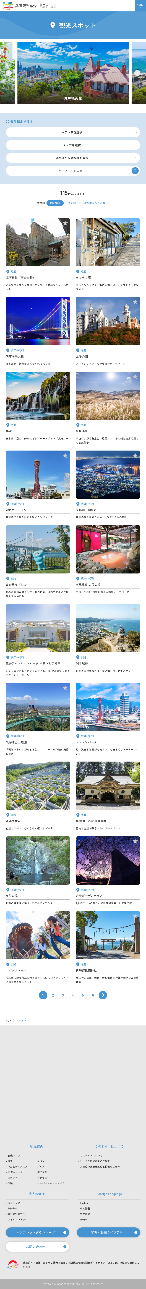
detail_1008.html (38, 485)
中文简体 (85, 1214)
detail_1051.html (108, 331)
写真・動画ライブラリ (107, 1232)
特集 (10, 1161)
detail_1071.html (38, 796)
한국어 (84, 1219)
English (84, 1203)
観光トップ (14, 1155)
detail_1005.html (38, 640)
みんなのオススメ (18, 1166)
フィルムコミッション (20, 1219)
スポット (13, 1177)
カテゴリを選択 (71, 132)
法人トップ (14, 1203)
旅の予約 (42, 1172)
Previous (9, 73)
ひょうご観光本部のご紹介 (95, 1161)
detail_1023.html (38, 870)
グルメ (41, 1166)
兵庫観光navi (20, 5)
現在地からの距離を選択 (72, 158)
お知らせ (13, 1208)
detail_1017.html (38, 719)
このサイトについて (91, 1155)
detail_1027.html (38, 331)
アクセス (42, 1177)
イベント (42, 1161)
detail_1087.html (108, 254)
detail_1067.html (38, 947)
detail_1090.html (108, 408)
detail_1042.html (108, 796)
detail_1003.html (108, 719)
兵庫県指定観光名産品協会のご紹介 (100, 1166)
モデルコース (15, 1172)
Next (137, 73)
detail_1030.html (108, 561)
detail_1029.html (108, 870)
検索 (135, 170)
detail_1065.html (108, 640)
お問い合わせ (35, 1246)
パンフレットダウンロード (35, 1232)
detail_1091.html (108, 947)
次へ (103, 995)
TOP (8, 1020)
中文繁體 (85, 1208)
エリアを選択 (72, 145)
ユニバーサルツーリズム (51, 1183)
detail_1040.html (38, 408)
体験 (10, 1183)
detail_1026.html (108, 485)
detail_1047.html (38, 254)
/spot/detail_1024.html (73, 73)
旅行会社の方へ (16, 1214)
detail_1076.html (38, 561)
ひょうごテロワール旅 (48, 6)
